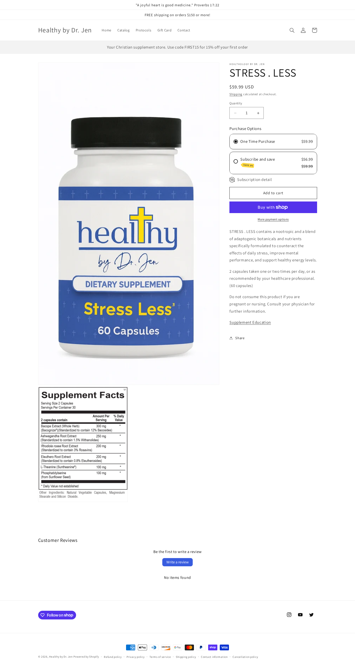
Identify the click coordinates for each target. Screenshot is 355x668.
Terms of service (160, 657)
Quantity (235, 103)
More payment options (273, 219)
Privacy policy (135, 657)
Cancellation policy (245, 657)
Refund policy (113, 657)
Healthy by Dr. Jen (60, 656)
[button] (292, 30)
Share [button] (239, 338)
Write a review (177, 562)
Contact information (214, 657)
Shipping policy (186, 657)
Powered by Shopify (86, 656)
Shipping (235, 94)
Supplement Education (250, 322)
